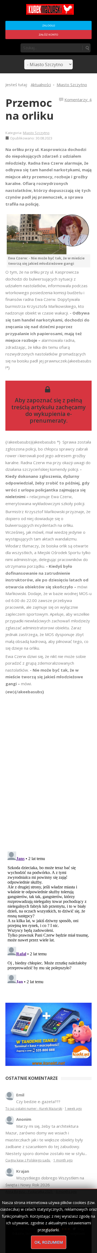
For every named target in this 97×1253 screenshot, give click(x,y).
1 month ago (63, 1160)
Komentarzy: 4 (78, 99)
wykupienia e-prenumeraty (51, 417)
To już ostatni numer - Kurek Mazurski (33, 1108)
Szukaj (87, 47)
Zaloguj (48, 25)
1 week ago (73, 1108)
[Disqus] (48, 770)
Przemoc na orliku (29, 109)
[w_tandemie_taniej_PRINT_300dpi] (48, 1033)
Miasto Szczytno (36, 132)
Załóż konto (48, 34)
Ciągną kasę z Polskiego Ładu (28, 1160)
